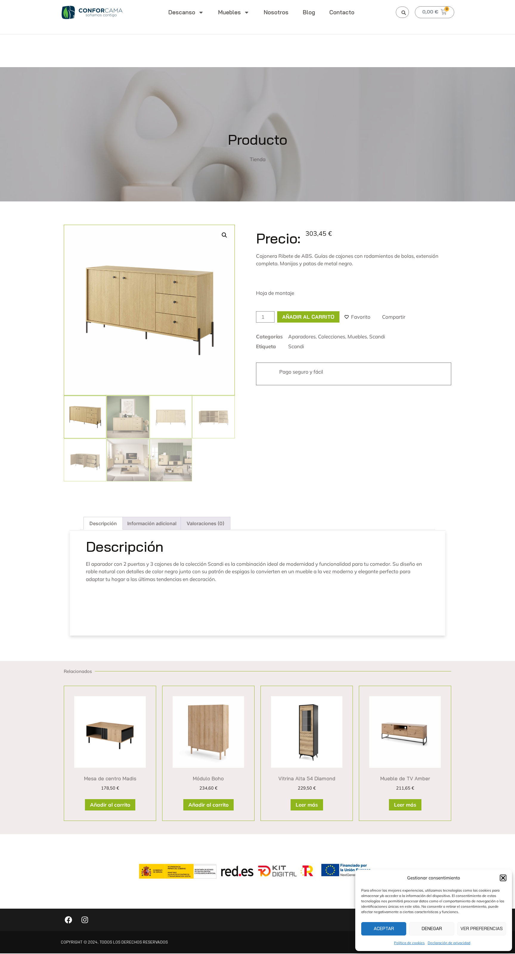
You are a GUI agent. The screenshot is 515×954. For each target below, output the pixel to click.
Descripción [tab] (103, 523)
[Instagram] (84, 919)
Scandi (377, 336)
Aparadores (302, 336)
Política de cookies (409, 943)
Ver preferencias (481, 928)
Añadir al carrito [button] (110, 805)
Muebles (229, 12)
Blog (309, 12)
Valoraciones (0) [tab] (205, 523)
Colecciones (331, 336)
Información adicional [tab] (151, 523)
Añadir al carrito (308, 317)
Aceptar (384, 928)
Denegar (432, 928)
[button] (503, 878)
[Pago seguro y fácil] (267, 374)
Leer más (307, 805)
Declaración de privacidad (449, 943)
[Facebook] (68, 919)
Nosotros (276, 12)
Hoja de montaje (275, 293)
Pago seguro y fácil (301, 372)
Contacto (341, 12)
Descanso (181, 12)
